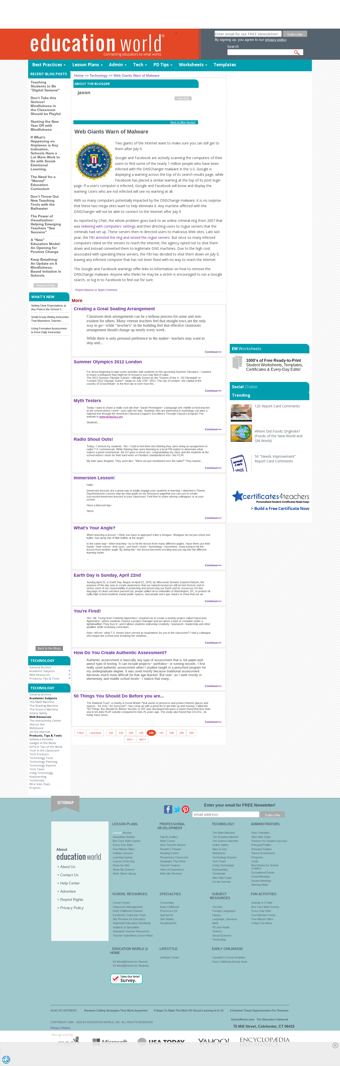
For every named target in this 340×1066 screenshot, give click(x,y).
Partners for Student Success (269, 840)
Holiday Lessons (123, 853)
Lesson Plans (85, 65)
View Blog (183, 98)
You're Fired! (87, 611)
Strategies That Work (173, 861)
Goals (255, 861)
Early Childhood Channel (127, 910)
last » (142, 739)
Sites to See (37, 724)
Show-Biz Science (124, 869)
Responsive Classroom (174, 857)
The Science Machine (43, 709)
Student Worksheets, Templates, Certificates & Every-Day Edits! (274, 365)
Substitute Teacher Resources (131, 931)
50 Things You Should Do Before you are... (119, 695)
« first (80, 732)
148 (171, 732)
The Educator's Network (272, 1019)
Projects (34, 788)
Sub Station (167, 919)
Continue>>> (213, 351)
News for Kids (121, 865)
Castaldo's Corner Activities (228, 957)
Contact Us (69, 875)
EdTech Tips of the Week (45, 747)
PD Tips (161, 65)
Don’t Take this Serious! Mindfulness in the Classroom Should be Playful (46, 106)
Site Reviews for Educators (129, 919)
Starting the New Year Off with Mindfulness (45, 125)
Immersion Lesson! (94, 477)
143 (121, 732)
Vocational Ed (168, 923)
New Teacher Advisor (173, 844)
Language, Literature (224, 919)
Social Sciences (221, 935)
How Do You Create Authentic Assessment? (120, 652)
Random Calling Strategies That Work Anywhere (116, 1010)
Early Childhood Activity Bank (229, 961)
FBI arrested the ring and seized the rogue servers (129, 237)
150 (191, 732)
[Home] (101, 44)
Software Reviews (41, 739)
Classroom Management (127, 906)
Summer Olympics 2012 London (108, 361)
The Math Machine (41, 702)
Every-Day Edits (123, 844)
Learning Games (123, 857)
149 (181, 732)
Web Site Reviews (171, 873)
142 (111, 732)
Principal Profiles (261, 844)
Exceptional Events (263, 872)
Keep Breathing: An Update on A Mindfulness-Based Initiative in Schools (46, 267)
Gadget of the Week (42, 743)
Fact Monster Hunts (263, 915)
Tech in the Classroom (44, 750)
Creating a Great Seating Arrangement (114, 308)
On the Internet (39, 732)
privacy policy (275, 40)
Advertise (68, 891)
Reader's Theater (170, 849)
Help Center (70, 883)
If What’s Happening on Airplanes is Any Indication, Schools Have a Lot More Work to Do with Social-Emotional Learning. (45, 153)
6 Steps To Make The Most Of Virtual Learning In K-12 (189, 1010)
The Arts (217, 906)
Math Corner (167, 840)
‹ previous (95, 732)
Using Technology (41, 773)
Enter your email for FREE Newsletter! (239, 805)
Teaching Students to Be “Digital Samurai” (45, 86)
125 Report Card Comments (277, 406)
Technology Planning (43, 761)
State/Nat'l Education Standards (132, 923)
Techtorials (36, 780)
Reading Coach (169, 853)
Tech (138, 65)
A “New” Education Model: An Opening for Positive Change (46, 246)
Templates (225, 65)
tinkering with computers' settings (108, 226)
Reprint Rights (71, 899)
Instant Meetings (261, 880)
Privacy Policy (72, 908)
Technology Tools (41, 758)
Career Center (121, 902)
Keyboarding (37, 776)
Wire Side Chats (39, 784)
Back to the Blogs (49, 648)
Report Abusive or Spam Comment (96, 289)
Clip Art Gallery (169, 836)
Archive (127, 832)
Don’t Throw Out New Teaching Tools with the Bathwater (45, 202)
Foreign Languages (224, 910)
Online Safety (38, 713)
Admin (116, 65)
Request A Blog (46, 285)
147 (161, 732)
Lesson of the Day (124, 861)
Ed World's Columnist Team (129, 915)
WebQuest (36, 728)
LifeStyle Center (169, 957)
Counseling (166, 902)
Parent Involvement (263, 853)
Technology (219, 939)
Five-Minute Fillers (124, 849)
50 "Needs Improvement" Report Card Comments (275, 458)
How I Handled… (261, 832)
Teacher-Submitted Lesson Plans (133, 935)
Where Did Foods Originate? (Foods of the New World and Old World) (278, 436)
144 (131, 732)
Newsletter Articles (124, 836)
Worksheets (191, 65)
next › (130, 739)
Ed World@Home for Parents (130, 961)
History (216, 915)
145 (141, 732)
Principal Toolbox (261, 849)
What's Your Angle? (94, 527)
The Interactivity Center (45, 720)
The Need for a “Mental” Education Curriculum (43, 183)
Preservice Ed (168, 910)
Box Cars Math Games (127, 840)
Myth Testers (87, 400)
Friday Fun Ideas (261, 923)
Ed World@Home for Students (131, 965)
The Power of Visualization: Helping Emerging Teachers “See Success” (46, 224)
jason (84, 92)
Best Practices (47, 65)
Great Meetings (260, 876)
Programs (257, 857)
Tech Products (39, 754)
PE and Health (220, 927)
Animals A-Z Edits (262, 902)
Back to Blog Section (182, 122)
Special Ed (166, 915)
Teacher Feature (170, 865)
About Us (67, 867)
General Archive (40, 667)
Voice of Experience (172, 869)
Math (215, 923)
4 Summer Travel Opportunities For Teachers (259, 1010)
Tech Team (37, 769)
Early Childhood (169, 906)
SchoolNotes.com (242, 1019)
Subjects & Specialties (126, 927)
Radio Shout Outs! (93, 439)
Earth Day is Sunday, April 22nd (107, 575)
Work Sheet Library (124, 873)
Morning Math (259, 884)
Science (217, 931)
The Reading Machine (43, 705)
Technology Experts (42, 765)
